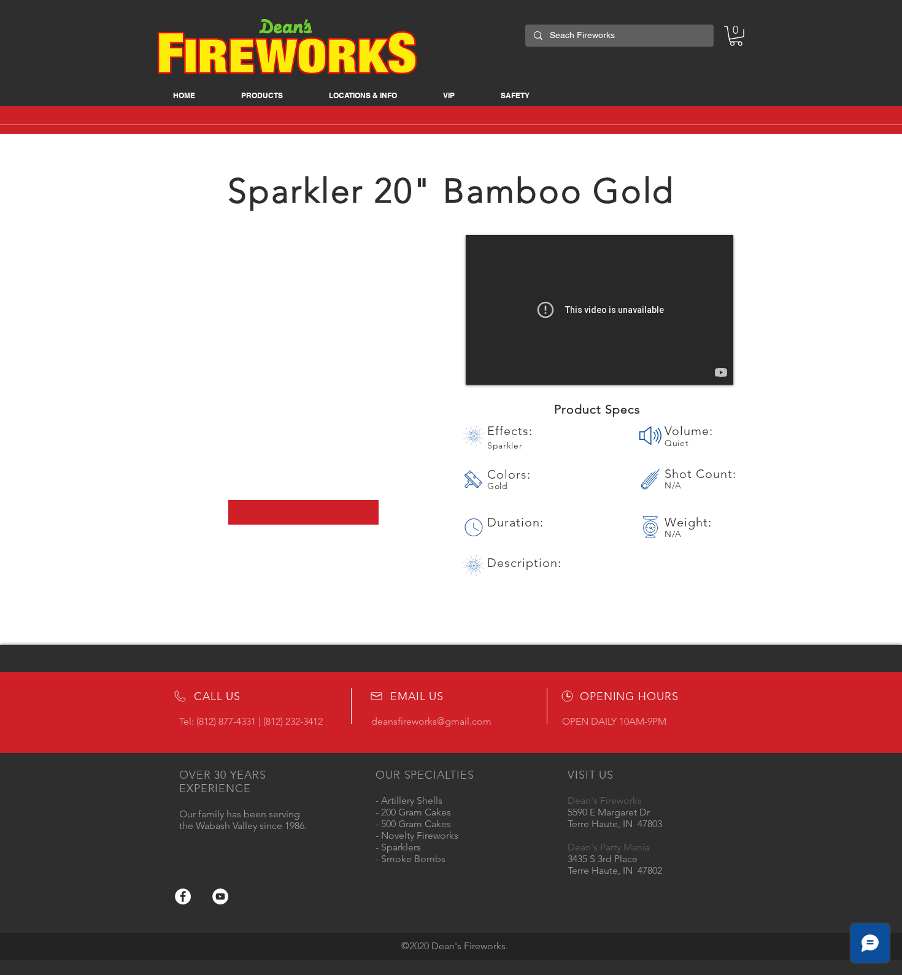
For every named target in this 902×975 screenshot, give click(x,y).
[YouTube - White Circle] (220, 896)
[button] (262, 95)
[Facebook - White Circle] (183, 896)
